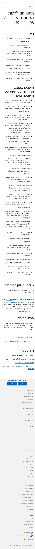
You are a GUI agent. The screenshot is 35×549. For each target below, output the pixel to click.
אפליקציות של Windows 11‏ (27, 402)
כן (22, 384)
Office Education (29, 441)
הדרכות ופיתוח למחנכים (27, 444)
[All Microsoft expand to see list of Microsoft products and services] (32, 2)
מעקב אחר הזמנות (29, 420)
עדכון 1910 (9, 300)
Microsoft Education (28, 429)
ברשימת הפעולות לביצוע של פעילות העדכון (17, 302)
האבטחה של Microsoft (28, 461)
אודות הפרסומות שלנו (28, 545)
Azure (31, 464)
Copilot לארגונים (29, 393)
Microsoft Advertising (28, 473)
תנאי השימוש (15, 543)
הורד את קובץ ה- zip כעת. (26, 337)
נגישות (20, 545)
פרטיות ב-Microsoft (28, 524)
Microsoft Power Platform (27, 503)
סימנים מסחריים (7, 543)
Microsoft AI (30, 458)
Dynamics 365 (29, 467)
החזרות (31, 417)
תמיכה (31, 7)
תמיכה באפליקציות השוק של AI (26, 494)
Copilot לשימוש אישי (28, 396)
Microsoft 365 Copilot (28, 477)
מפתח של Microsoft (28, 488)
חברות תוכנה (30, 506)
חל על (30, 27)
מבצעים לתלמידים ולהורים (27, 447)
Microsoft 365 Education (27, 438)
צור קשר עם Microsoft (28, 543)
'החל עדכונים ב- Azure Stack (16, 325)
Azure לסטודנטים (29, 450)
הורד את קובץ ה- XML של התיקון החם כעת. (17, 341)
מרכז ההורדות (30, 414)
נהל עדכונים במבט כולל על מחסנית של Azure (20, 359)
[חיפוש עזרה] (28, 2)
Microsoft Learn (29, 491)
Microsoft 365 (30, 399)
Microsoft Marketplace (27, 500)
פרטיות (20, 543)
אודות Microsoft (29, 521)
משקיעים (31, 527)
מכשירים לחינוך (29, 432)
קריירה (31, 518)
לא (12, 384)
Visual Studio (30, 509)
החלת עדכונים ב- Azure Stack (24, 363)
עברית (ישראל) (27, 532)
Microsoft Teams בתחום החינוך (26, 435)
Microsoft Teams (29, 480)
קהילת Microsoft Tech (28, 497)
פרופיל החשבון (29, 411)
